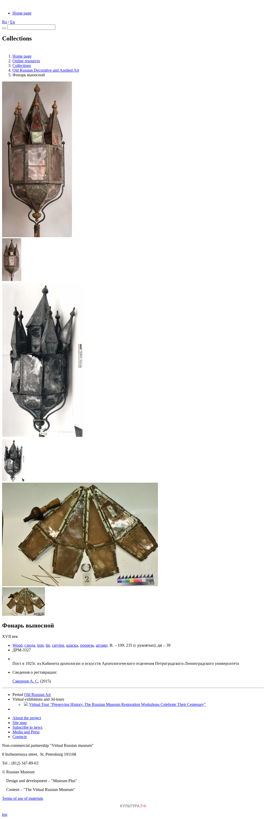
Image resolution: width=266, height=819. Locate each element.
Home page (21, 13)
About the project (26, 718)
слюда (29, 645)
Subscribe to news (27, 727)
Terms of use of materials (22, 798)
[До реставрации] (44, 436)
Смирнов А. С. (25, 681)
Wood (17, 645)
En (12, 22)
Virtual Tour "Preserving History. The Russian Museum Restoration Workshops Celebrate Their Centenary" (117, 704)
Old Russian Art (37, 694)
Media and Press (25, 732)
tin (48, 645)
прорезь (87, 645)
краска (72, 645)
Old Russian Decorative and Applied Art (45, 70)
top (4, 814)
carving (58, 645)
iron (40, 645)
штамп (102, 645)
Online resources (26, 61)
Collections (21, 65)
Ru (4, 22)
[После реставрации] (37, 236)
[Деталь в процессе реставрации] (80, 585)
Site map (19, 722)
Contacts (19, 736)
